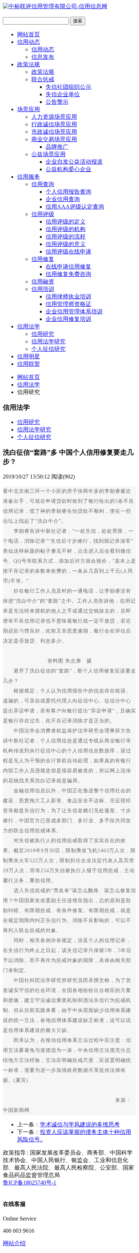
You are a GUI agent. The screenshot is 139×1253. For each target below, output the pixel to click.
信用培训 (42, 289)
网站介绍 (14, 1243)
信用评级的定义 (66, 222)
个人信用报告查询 (68, 192)
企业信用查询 (63, 199)
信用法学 (28, 326)
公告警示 (57, 102)
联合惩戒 (42, 79)
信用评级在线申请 (68, 252)
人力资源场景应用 (54, 117)
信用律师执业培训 (68, 296)
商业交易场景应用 (54, 139)
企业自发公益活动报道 (74, 162)
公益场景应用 (48, 154)
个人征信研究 (48, 349)
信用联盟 (28, 364)
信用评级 (42, 214)
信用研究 (42, 334)
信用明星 (28, 356)
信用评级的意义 (66, 244)
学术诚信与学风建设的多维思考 (80, 1124)
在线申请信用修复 (68, 267)
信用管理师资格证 (68, 304)
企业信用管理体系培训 (74, 311)
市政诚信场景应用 (54, 132)
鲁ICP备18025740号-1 (29, 1183)
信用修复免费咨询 (68, 274)
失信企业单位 (63, 94)
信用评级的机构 (66, 229)
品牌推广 (57, 147)
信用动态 (28, 42)
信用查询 (42, 184)
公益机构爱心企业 (68, 169)
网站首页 (28, 34)
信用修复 (42, 259)
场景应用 (28, 109)
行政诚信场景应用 (54, 124)
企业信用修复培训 (68, 319)
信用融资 (42, 281)
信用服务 (28, 177)
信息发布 (42, 57)
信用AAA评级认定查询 (75, 207)
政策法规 (28, 64)
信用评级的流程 (66, 237)
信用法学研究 (48, 341)
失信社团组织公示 (68, 87)
